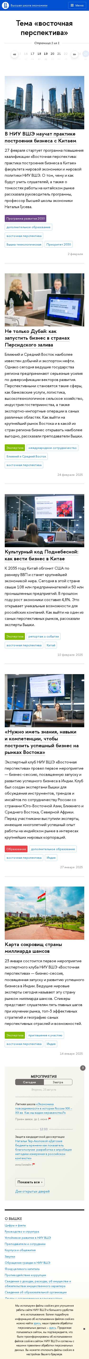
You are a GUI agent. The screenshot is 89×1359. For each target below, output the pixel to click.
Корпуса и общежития (20, 1250)
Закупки (10, 1256)
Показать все (29, 1181)
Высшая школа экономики (29, 5)
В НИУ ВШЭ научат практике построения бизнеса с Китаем (40, 137)
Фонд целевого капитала (22, 1269)
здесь (37, 1323)
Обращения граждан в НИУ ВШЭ (27, 1263)
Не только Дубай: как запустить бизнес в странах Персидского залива (37, 337)
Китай (51, 645)
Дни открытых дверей (32, 1191)
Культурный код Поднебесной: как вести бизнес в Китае (41, 555)
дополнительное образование (29, 227)
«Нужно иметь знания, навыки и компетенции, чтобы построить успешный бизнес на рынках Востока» (42, 742)
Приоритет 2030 (59, 244)
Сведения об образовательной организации (36, 1292)
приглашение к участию (45, 1035)
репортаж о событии (43, 636)
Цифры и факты (15, 1225)
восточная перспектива (24, 236)
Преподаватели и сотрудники (25, 1244)
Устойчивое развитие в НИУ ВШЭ (28, 1238)
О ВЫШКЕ (13, 1218)
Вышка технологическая (24, 244)
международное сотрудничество (52, 448)
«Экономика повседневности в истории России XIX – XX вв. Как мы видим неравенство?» (43, 1108)
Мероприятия (44, 1076)
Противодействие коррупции (25, 1275)
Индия (51, 857)
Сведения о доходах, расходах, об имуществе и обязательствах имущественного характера (38, 1283)
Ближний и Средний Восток (26, 456)
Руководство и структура (22, 1231)
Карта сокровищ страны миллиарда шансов (33, 948)
